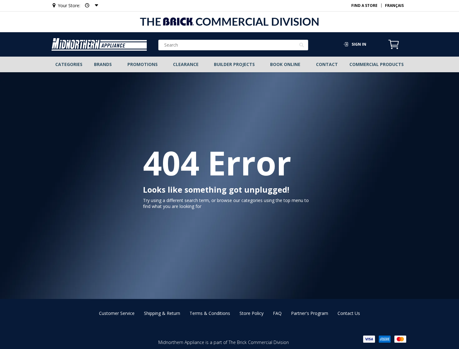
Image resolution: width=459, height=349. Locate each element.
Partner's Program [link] (309, 313)
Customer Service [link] (117, 313)
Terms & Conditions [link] (210, 313)
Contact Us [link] (349, 313)
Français (394, 5)
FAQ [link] (277, 313)
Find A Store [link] (364, 5)
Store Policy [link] (251, 313)
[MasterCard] (400, 339)
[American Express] (384, 339)
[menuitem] (69, 64)
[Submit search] (302, 45)
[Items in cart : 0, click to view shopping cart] (393, 48)
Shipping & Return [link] (162, 313)
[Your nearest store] (89, 5)
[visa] (369, 339)
